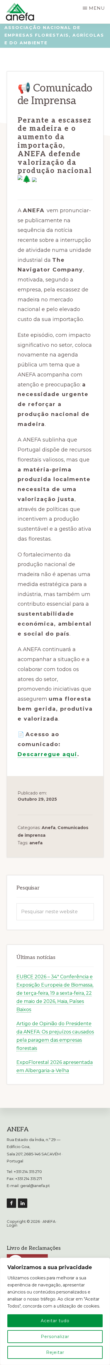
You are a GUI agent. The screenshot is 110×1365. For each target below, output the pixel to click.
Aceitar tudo (55, 1320)
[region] (55, 1311)
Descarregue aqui (47, 754)
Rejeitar (55, 1352)
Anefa (48, 827)
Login (12, 1225)
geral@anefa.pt (35, 1185)
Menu (97, 8)
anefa (36, 843)
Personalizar (55, 1336)
